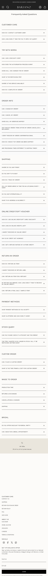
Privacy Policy (28, 575)
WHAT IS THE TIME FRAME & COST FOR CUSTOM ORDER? (19, 368)
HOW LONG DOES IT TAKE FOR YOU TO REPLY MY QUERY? (19, 39)
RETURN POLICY (6, 509)
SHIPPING (4, 406)
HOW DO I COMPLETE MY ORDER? (12, 89)
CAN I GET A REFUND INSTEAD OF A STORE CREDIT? (18, 245)
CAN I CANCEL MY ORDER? (10, 115)
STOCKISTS (5, 528)
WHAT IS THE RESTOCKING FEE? (12, 77)
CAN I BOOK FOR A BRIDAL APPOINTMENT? (15, 432)
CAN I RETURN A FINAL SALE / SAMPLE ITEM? (16, 290)
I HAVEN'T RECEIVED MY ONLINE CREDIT (14, 232)
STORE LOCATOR (6, 525)
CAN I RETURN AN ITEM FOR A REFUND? (14, 276)
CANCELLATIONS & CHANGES (11, 400)
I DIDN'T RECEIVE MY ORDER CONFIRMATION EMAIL (17, 135)
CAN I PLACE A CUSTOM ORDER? (12, 362)
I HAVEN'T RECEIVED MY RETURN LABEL (14, 270)
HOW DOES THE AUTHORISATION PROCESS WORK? (17, 64)
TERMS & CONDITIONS (8, 535)
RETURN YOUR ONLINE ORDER (10, 505)
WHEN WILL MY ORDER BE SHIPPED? (13, 121)
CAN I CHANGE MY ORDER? (10, 109)
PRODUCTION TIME (7, 387)
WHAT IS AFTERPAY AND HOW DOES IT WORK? (16, 316)
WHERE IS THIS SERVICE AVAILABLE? (13, 83)
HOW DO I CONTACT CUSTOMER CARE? (14, 33)
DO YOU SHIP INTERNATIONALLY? (12, 194)
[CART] (45, 7)
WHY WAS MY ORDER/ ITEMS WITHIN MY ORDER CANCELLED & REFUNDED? (21, 128)
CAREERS (4, 531)
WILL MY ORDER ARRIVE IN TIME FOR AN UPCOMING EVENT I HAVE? (20, 187)
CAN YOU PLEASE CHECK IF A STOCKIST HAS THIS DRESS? (20, 335)
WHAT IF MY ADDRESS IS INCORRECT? (13, 200)
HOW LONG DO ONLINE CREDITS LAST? (14, 226)
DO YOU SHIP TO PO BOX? (10, 173)
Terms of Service (36, 575)
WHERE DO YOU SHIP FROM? (10, 167)
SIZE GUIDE (5, 515)
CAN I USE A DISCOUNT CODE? (11, 58)
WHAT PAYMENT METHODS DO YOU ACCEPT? (15, 309)
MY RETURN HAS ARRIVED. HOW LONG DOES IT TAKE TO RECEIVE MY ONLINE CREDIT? (22, 283)
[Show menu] (3, 7)
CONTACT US (5, 499)
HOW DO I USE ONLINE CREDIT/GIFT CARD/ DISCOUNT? (19, 219)
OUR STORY (5, 522)
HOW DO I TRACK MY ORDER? (11, 180)
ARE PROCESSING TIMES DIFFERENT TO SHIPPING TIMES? (19, 148)
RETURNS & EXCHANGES (9, 394)
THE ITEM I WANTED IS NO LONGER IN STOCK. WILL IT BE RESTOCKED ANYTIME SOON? (19, 342)
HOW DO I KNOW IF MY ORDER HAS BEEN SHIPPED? (17, 142)
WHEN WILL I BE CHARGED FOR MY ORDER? (15, 71)
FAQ (3, 512)
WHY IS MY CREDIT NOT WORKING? (12, 238)
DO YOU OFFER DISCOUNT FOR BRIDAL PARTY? (16, 425)
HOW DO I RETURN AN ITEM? (10, 264)
